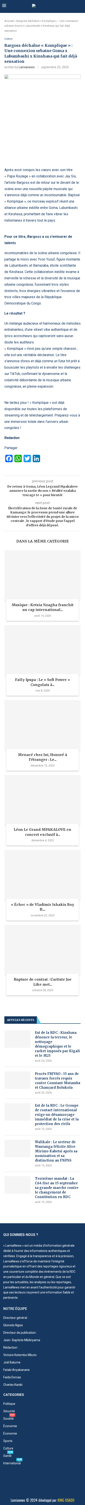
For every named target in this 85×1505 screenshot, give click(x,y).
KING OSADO (66, 1500)
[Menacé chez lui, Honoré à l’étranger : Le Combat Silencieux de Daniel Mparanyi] (42, 725)
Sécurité (9, 1411)
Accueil (9, 21)
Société (8, 1418)
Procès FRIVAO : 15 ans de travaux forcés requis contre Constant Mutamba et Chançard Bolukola (57, 1081)
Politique (9, 1403)
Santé (7, 1455)
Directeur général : (15, 1317)
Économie (10, 1426)
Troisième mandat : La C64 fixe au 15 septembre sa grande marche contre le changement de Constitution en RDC (56, 1187)
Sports (7, 1440)
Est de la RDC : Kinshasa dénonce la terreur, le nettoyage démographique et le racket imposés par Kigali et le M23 (57, 1044)
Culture (8, 1448)
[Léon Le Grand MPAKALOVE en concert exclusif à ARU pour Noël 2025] (42, 800)
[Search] (80, 6)
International (12, 1463)
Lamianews (27, 67)
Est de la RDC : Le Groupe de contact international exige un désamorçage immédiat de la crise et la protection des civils (57, 1114)
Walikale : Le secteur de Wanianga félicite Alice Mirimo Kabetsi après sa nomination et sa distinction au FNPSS (56, 1151)
